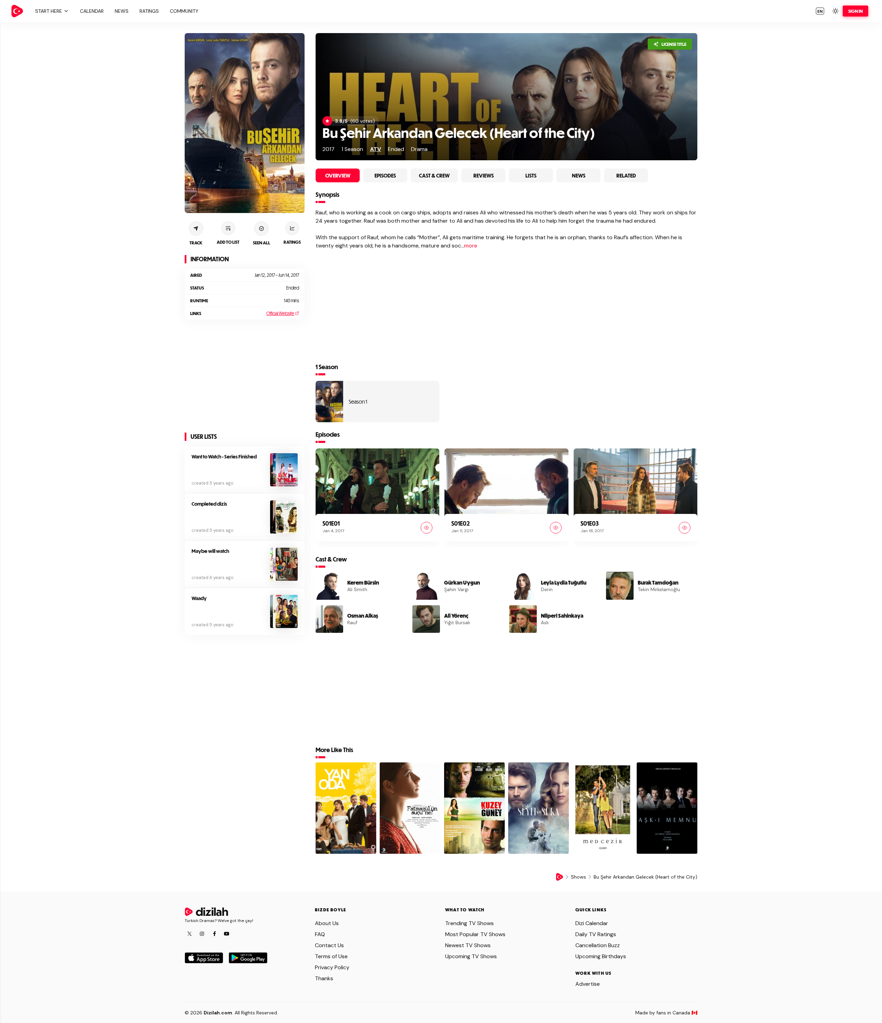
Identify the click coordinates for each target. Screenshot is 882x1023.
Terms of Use (331, 956)
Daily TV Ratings (595, 934)
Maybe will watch (210, 551)
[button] (51, 11)
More (470, 245)
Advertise (587, 983)
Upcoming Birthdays (600, 956)
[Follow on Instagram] (202, 934)
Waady (199, 598)
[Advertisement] (245, 376)
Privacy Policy (332, 967)
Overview (337, 175)
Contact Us (329, 945)
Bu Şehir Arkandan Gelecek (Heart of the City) (458, 132)
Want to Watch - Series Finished (224, 456)
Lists (530, 175)
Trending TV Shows (469, 923)
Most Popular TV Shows (475, 934)
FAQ (320, 934)
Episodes (385, 175)
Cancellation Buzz (597, 945)
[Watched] (426, 528)
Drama (419, 149)
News (578, 175)
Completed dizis (209, 504)
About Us (327, 923)
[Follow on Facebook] (214, 934)
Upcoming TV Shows (471, 956)
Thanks (324, 978)
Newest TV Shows (468, 945)
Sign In (855, 11)
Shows (578, 877)
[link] (17, 11)
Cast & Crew (434, 175)
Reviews (483, 175)
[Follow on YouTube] (227, 934)
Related (626, 175)
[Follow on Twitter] (189, 934)
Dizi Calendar (591, 923)
